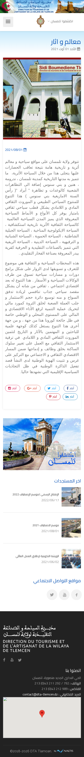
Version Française (70, 3)
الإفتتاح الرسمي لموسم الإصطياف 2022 (35, 494)
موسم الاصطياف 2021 (45, 525)
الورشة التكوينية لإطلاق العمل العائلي (37, 556)
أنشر (71, 388)
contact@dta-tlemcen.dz (40, 694)
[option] (42, 98)
